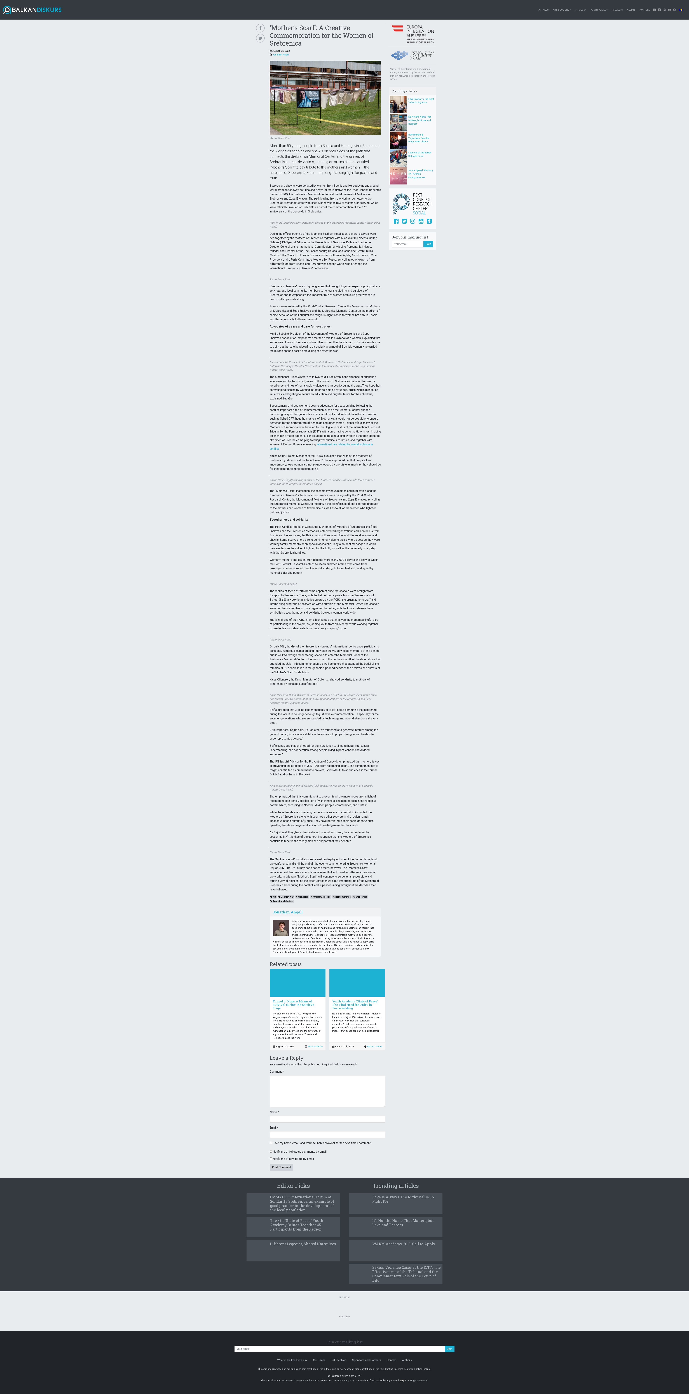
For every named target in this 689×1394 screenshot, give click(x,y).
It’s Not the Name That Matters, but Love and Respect (419, 120)
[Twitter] (659, 10)
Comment (277, 1071)
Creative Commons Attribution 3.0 (302, 1380)
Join (428, 244)
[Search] (674, 10)
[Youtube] (664, 10)
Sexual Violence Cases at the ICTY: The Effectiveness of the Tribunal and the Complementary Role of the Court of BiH (406, 1274)
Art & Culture (561, 9)
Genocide (303, 897)
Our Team (319, 1360)
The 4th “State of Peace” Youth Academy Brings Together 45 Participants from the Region (296, 1224)
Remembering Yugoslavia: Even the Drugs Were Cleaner (418, 138)
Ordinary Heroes (322, 897)
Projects (617, 9)
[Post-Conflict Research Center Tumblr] (429, 221)
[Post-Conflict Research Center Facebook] (396, 221)
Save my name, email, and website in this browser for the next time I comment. (322, 1143)
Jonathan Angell (281, 54)
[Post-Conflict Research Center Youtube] (421, 221)
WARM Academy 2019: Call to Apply (403, 1243)
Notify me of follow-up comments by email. (300, 1151)
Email (274, 1127)
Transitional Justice (282, 901)
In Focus (580, 9)
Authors (645, 9)
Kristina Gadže (315, 1046)
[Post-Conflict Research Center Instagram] (412, 221)
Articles (543, 9)
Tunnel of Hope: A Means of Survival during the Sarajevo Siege (293, 1004)
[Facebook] (654, 10)
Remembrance (343, 897)
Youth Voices (598, 9)
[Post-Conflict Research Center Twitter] (404, 221)
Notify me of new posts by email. (293, 1159)
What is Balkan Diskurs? (292, 1360)
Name (274, 1112)
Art (274, 897)
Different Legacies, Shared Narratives (303, 1243)
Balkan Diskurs (374, 1046)
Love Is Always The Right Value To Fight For (403, 1199)
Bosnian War (287, 897)
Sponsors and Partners (366, 1360)
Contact (391, 1360)
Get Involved (338, 1360)
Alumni (631, 9)
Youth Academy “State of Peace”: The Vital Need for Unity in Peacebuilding (355, 1004)
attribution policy (345, 1380)
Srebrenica (361, 897)
